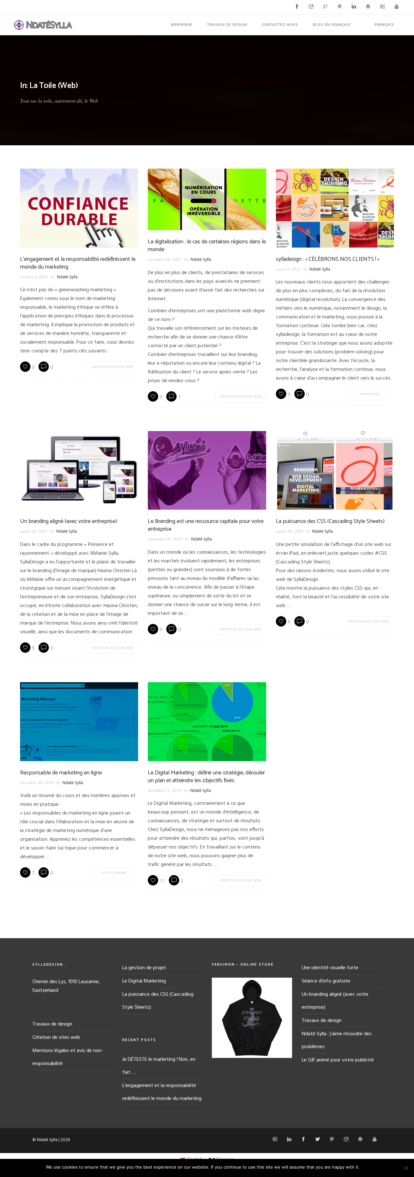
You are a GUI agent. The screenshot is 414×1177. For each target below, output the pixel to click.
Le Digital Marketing (144, 981)
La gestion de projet (144, 968)
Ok (365, 1167)
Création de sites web (112, 367)
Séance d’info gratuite (326, 981)
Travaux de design (227, 25)
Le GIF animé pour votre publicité (338, 1060)
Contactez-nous (280, 25)
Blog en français (332, 25)
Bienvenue (181, 25)
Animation (369, 394)
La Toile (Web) (113, 872)
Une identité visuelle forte (330, 968)
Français (384, 25)
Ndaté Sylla (67, 277)
